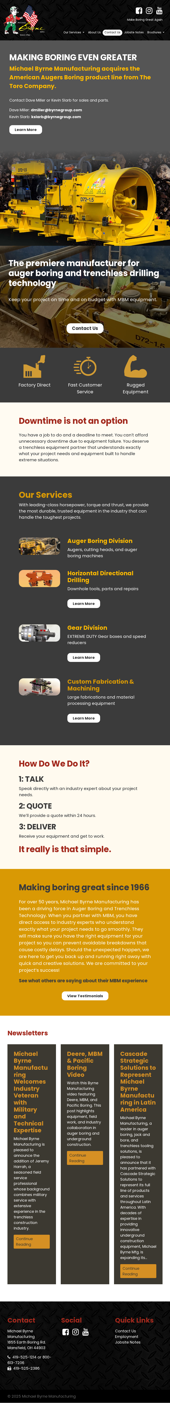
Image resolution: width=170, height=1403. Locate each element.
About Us (94, 32)
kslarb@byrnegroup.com (56, 116)
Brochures (154, 32)
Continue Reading (24, 1241)
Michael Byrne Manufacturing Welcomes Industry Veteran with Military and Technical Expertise (31, 1092)
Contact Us (112, 32)
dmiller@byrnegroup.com (56, 110)
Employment (126, 1336)
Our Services (72, 32)
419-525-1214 (24, 1357)
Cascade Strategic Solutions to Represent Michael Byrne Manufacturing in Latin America (138, 1081)
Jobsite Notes (134, 32)
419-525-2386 (26, 1368)
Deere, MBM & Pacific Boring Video (85, 1064)
